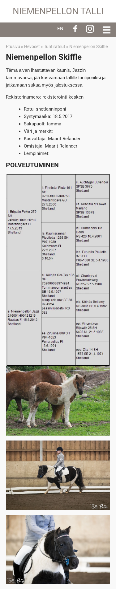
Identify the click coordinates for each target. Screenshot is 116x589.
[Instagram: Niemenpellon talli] (90, 28)
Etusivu (13, 46)
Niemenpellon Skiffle (88, 46)
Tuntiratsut (54, 46)
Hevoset (32, 46)
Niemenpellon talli (58, 11)
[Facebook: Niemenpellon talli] (75, 28)
